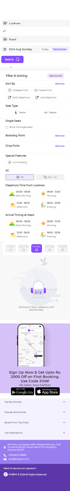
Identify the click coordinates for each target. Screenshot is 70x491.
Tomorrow (59, 49)
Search (9, 59)
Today (45, 49)
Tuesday (62, 248)
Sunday (36, 248)
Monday (49, 248)
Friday (10, 248)
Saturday (24, 248)
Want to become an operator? (20, 468)
